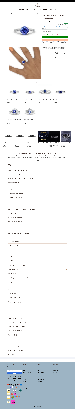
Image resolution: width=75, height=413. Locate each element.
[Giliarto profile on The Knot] (8, 403)
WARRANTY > (59, 358)
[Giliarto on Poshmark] (19, 385)
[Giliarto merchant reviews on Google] (16, 398)
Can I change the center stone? (37, 245)
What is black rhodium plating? (37, 256)
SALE (55, 9)
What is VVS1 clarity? (37, 186)
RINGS (27, 9)
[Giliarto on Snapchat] (9, 380)
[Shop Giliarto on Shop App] (11, 387)
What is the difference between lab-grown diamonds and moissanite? (37, 201)
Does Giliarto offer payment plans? (37, 346)
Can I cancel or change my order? (37, 297)
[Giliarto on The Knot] (8, 385)
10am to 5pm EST (55, 372)
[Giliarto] (37, 4)
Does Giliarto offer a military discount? (37, 350)
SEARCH (24, 368)
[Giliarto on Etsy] (11, 385)
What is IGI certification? (37, 190)
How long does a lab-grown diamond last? (37, 193)
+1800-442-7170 (55, 368)
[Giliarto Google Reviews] (13, 385)
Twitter (45, 60)
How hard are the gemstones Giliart (37, 229)
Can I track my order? (37, 293)
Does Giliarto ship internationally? (37, 289)
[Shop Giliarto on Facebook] (18, 387)
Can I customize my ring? (37, 238)
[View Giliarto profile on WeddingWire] (8, 391)
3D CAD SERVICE (25, 386)
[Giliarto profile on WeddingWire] (8, 398)
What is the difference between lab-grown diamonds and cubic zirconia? (37, 205)
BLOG (39, 368)
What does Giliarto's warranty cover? (37, 310)
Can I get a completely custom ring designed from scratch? (37, 249)
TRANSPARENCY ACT (26, 383)
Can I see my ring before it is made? (37, 241)
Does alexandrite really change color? (37, 217)
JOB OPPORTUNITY (25, 388)
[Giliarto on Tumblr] (14, 380)
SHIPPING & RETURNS (26, 370)
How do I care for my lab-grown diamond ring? (37, 322)
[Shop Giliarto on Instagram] (16, 387)
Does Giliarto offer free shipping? (37, 286)
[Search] (60, 4)
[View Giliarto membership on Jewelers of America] (14, 391)
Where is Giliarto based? (37, 339)
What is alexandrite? (37, 214)
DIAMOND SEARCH (41, 381)
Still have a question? (37, 354)
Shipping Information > (25, 358)
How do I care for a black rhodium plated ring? (37, 326)
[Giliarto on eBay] (15, 385)
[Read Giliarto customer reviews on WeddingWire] (20, 391)
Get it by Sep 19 (65, 24)
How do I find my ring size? (37, 269)
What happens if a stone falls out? (37, 313)
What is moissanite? (37, 225)
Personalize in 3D (55, 39)
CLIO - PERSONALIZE (41, 372)
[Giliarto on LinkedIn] (19, 380)
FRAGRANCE (24, 379)
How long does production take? (37, 282)
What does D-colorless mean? (37, 182)
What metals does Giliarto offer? (37, 253)
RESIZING (24, 374)
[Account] (63, 4)
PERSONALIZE (21, 9)
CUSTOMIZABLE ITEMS (26, 377)
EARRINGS (39, 9)
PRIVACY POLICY (25, 381)
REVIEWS (39, 370)
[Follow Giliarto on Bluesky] (14, 387)
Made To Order (59, 24)
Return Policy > (48, 358)
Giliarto (35, 406)
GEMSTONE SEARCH (41, 383)
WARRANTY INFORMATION (27, 372)
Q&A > (14, 358)
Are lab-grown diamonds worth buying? (37, 197)
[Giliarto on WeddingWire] (10, 385)
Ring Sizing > (38, 358)
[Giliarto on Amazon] (17, 385)
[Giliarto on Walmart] (21, 385)
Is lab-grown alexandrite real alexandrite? (37, 221)
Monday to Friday (55, 370)
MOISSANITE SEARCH (41, 379)
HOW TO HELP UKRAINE (41, 386)
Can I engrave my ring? (37, 260)
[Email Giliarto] (9, 382)
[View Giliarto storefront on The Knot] (12, 394)
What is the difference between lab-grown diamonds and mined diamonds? (37, 178)
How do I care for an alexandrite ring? (37, 330)
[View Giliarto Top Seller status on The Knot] (15, 394)
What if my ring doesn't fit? (37, 273)
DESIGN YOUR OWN (41, 374)
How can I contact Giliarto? (37, 343)
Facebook (51, 60)
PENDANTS (33, 9)
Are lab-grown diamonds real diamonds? (37, 174)
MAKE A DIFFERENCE (41, 377)
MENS (51, 9)
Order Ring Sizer (50, 26)
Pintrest (58, 60)
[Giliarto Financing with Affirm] (12, 387)
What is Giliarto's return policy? (37, 306)
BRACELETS (45, 9)
